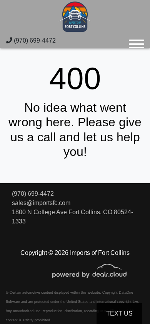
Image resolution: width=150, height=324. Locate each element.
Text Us (119, 313)
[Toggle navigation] (136, 40)
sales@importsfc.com (41, 203)
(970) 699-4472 (34, 40)
